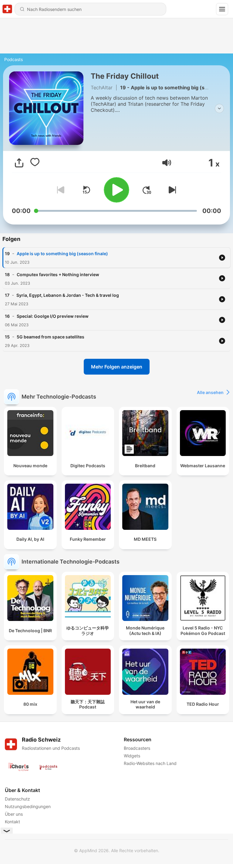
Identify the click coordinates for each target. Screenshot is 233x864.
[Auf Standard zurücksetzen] (86, 190)
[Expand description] (219, 108)
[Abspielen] (116, 190)
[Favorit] (35, 163)
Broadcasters (137, 748)
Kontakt (12, 821)
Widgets (132, 755)
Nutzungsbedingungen (28, 806)
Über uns (14, 814)
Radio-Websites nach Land (150, 763)
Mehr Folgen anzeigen (116, 367)
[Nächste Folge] (171, 190)
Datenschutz (17, 798)
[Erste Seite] (147, 190)
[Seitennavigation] (222, 9)
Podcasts (13, 59)
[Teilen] (19, 163)
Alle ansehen (210, 392)
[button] (166, 162)
